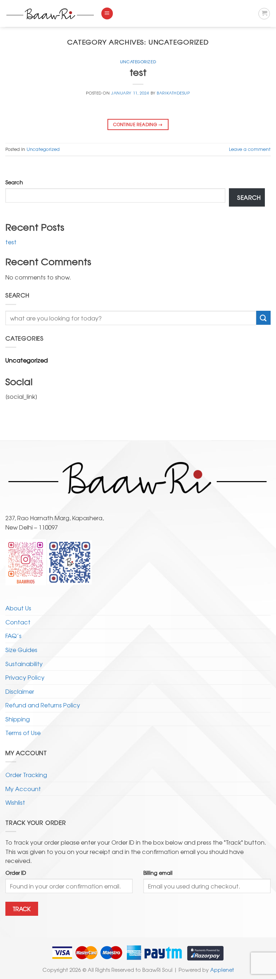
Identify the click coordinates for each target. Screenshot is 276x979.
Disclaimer (19, 691)
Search (14, 182)
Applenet (222, 969)
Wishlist (15, 802)
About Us (18, 608)
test (138, 72)
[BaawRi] (50, 14)
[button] (107, 13)
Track (22, 909)
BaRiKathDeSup (173, 93)
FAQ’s (13, 635)
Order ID (15, 872)
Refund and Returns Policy (42, 705)
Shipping (17, 719)
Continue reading (138, 124)
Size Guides (21, 649)
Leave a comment (250, 149)
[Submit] (263, 318)
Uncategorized (138, 61)
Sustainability (24, 663)
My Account (23, 788)
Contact (18, 622)
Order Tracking (26, 774)
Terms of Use (23, 732)
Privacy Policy (25, 677)
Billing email (157, 872)
